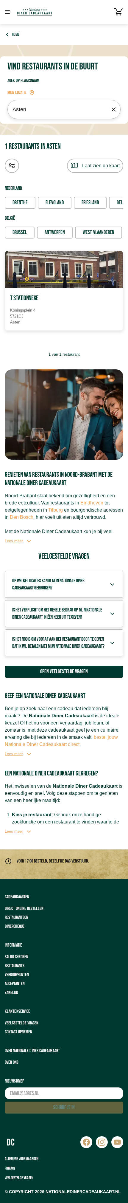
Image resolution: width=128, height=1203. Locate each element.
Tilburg (55, 510)
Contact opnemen (18, 1032)
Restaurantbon (16, 917)
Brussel (20, 232)
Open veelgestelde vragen (64, 671)
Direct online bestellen (24, 908)
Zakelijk (11, 992)
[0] (118, 12)
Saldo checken (16, 957)
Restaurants (14, 966)
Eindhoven (91, 502)
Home (15, 34)
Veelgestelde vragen (21, 1023)
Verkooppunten (17, 975)
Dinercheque (14, 926)
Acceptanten (15, 984)
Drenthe (20, 202)
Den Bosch (21, 517)
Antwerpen (55, 232)
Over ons (11, 1062)
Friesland (90, 202)
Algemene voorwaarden (21, 1158)
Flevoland (55, 202)
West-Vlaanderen (98, 232)
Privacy (10, 1168)
